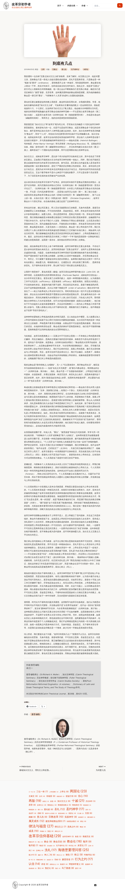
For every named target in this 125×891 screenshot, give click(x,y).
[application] (62, 5)
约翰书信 (89, 855)
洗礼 (51, 850)
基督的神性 (62, 813)
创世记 (45, 801)
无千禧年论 (75, 69)
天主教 (80, 813)
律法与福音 (41, 826)
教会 (48, 841)
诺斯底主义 (54, 864)
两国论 (78, 791)
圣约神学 (75, 809)
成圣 (34, 830)
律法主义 (60, 826)
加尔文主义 (63, 801)
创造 (53, 801)
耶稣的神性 (41, 860)
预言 (57, 868)
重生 (41, 868)
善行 (40, 809)
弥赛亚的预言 (73, 821)
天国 (88, 813)
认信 (34, 864)
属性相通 (91, 817)
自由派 (50, 860)
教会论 (74, 841)
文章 (43, 69)
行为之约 (84, 859)
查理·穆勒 (35, 714)
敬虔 (42, 845)
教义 (40, 842)
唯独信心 (52, 805)
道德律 (89, 864)
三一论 (32, 792)
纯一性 (32, 860)
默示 (78, 868)
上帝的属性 (53, 792)
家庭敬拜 (82, 817)
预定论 (49, 868)
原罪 (32, 805)
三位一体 (42, 791)
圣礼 (59, 809)
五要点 (54, 69)
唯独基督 (87, 805)
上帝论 (64, 791)
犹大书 (33, 855)
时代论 (72, 846)
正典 (90, 846)
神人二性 (49, 855)
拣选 (50, 831)
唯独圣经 (77, 805)
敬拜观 (33, 845)
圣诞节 (32, 813)
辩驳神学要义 (76, 864)
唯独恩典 (32, 809)
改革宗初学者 (21, 4)
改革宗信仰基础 (45, 836)
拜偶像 (43, 831)
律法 (83, 821)
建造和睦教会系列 (55, 821)
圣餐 (40, 813)
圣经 (88, 809)
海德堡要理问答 (73, 850)
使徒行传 (71, 796)
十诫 (78, 801)
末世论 (85, 69)
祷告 (69, 854)
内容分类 (71, 5)
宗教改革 (56, 816)
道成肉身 (32, 868)
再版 (35, 801)
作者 (83, 5)
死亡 (32, 850)
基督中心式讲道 (51, 813)
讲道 (44, 864)
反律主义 (41, 805)
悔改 (83, 827)
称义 (78, 854)
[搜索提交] (120, 5)
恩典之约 (73, 827)
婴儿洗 (64, 69)
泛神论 (39, 850)
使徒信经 (60, 796)
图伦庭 (48, 809)
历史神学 (90, 801)
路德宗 (64, 864)
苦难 (57, 859)
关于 (59, 5)
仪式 (42, 796)
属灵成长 (36, 821)
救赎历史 (88, 836)
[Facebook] (95, 885)
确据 (40, 855)
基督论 (72, 813)
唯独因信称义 (64, 805)
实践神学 (71, 816)
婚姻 (32, 817)
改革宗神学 (68, 836)
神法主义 (60, 855)
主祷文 (33, 796)
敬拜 (87, 841)
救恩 (78, 836)
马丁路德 (68, 868)
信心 (83, 795)
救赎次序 (32, 842)
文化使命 (51, 846)
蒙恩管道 (68, 859)
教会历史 (59, 841)
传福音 (50, 796)
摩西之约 (58, 831)
